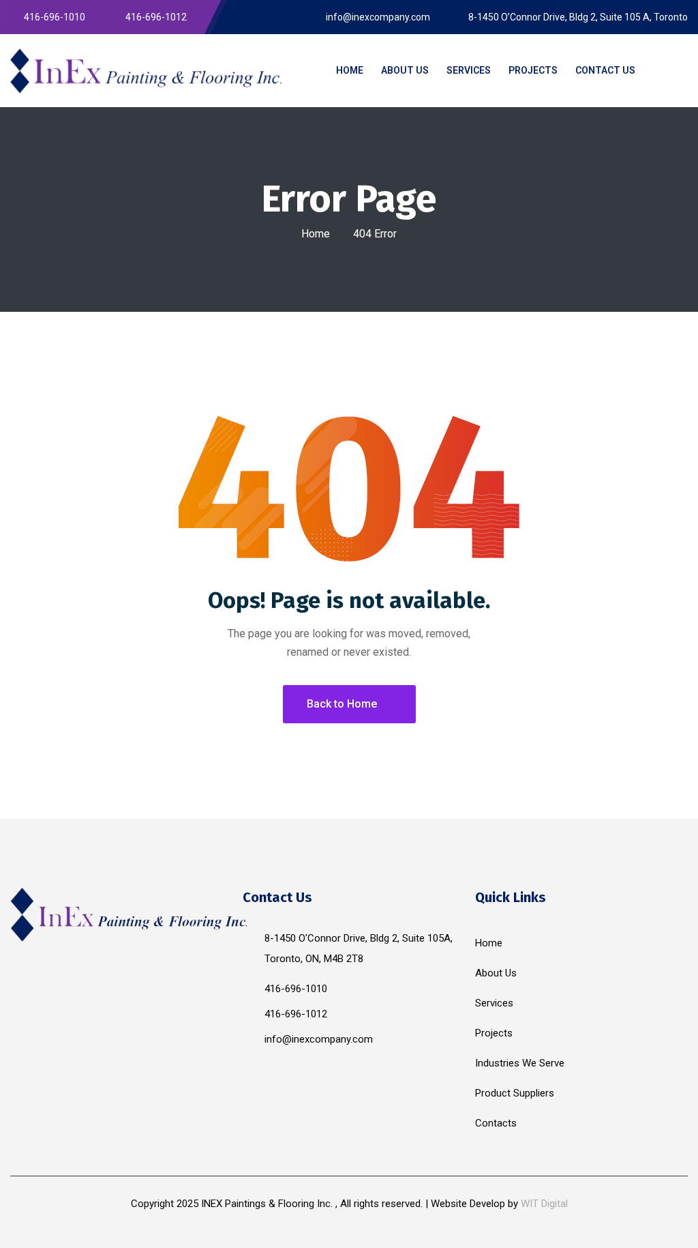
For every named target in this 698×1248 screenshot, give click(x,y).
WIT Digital (544, 1204)
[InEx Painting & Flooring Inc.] (146, 70)
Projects (494, 1033)
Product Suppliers (514, 1093)
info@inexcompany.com (318, 1039)
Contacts (496, 1123)
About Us (496, 973)
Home (315, 233)
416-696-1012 (295, 1014)
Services (494, 1003)
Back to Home (342, 703)
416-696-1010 (295, 989)
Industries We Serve (519, 1063)
